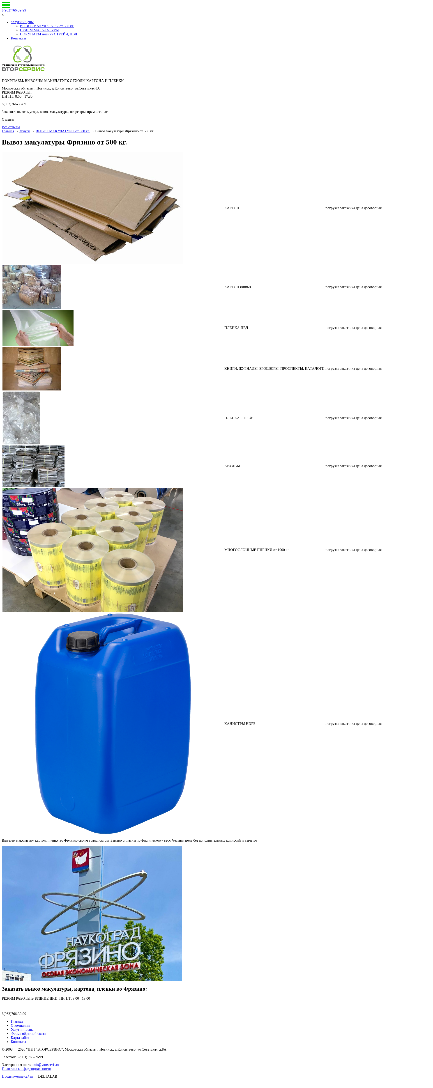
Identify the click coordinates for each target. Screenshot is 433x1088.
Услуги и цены (22, 22)
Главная (8, 131)
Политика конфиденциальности (26, 1069)
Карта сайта (20, 1038)
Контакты (18, 38)
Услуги (24, 131)
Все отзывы (11, 127)
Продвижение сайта (17, 1076)
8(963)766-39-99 (14, 10)
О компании (20, 1025)
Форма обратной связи (28, 1033)
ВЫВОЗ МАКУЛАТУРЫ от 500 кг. (47, 26)
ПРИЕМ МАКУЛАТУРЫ (39, 30)
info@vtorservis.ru (45, 1065)
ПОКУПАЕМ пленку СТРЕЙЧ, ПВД (48, 34)
